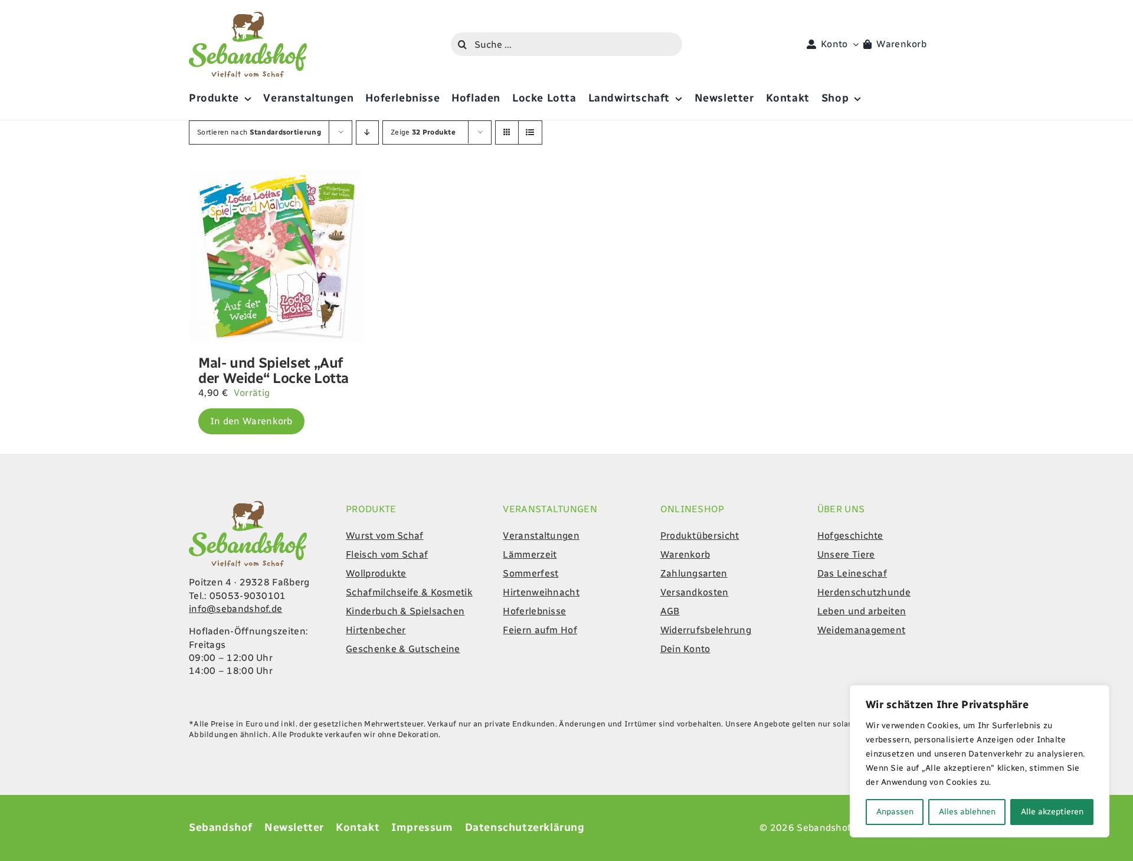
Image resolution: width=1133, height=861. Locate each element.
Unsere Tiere (846, 554)
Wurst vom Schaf (385, 535)
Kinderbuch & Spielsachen (405, 611)
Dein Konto (685, 648)
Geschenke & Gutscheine (403, 648)
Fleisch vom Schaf (387, 554)
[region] (979, 761)
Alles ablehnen (967, 812)
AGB (670, 611)
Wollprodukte (376, 573)
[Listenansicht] (530, 132)
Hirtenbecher (376, 630)
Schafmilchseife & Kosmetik (409, 592)
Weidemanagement (861, 630)
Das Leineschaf (852, 573)
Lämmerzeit (529, 554)
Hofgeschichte (850, 535)
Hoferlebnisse (534, 611)
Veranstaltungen (541, 535)
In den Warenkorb (251, 421)
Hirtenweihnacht (541, 592)
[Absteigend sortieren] (367, 132)
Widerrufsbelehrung (705, 630)
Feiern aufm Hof (540, 630)
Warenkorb (685, 554)
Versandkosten (694, 592)
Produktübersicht (699, 535)
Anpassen (894, 812)
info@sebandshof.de (235, 608)
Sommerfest (530, 573)
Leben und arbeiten (861, 611)
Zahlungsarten (694, 573)
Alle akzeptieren (1052, 812)
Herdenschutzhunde (864, 592)
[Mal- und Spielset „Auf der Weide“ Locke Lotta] (276, 256)
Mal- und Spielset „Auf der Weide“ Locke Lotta (273, 370)
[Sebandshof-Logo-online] (248, 505)
